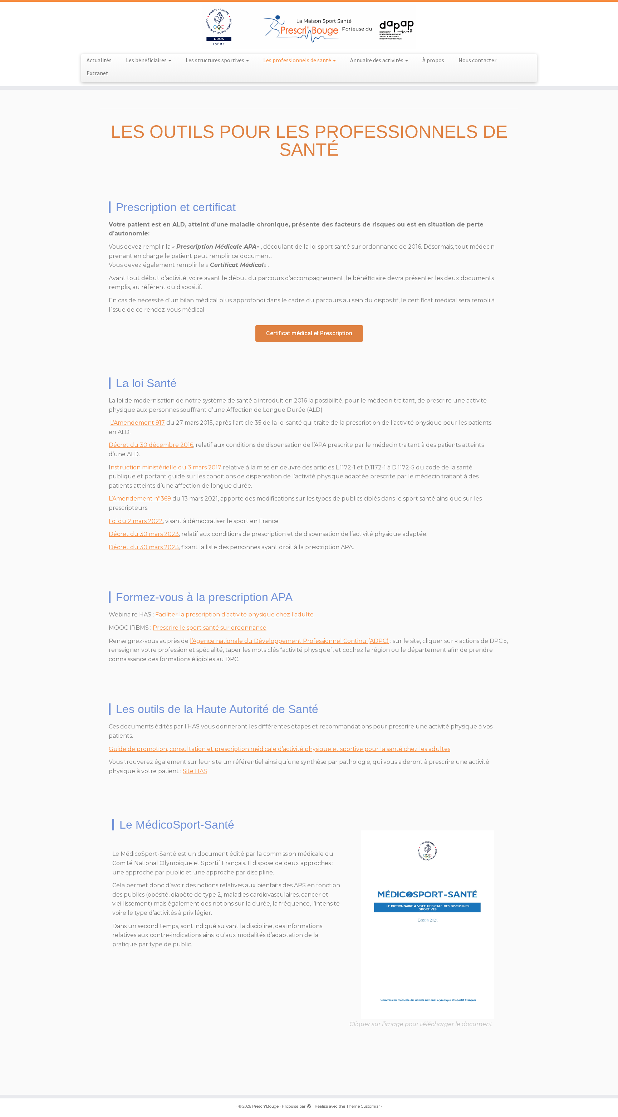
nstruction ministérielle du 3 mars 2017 (166, 467)
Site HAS (195, 771)
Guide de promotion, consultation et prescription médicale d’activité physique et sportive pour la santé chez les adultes (279, 749)
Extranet (97, 73)
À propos (433, 60)
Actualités (99, 60)
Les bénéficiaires (147, 60)
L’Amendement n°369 (140, 498)
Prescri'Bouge (265, 1106)
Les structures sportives (215, 60)
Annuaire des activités (377, 60)
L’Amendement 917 (137, 422)
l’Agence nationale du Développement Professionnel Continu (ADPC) (289, 641)
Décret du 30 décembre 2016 (151, 445)
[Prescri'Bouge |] (309, 27)
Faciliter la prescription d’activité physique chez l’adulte (234, 614)
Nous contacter (477, 60)
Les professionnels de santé (297, 60)
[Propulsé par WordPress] (309, 1104)
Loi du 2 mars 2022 (136, 521)
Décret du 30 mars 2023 (144, 534)
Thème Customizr (363, 1106)
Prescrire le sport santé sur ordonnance (209, 627)
